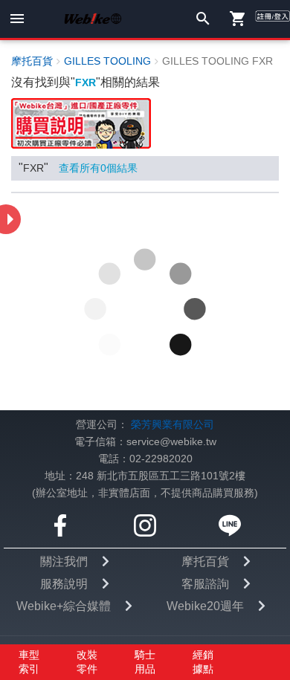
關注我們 (64, 359)
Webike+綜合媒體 (63, 404)
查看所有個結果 (98, 168)
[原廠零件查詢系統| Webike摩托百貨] (81, 123)
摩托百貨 (205, 359)
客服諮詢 (205, 381)
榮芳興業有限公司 (172, 222)
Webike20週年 (205, 404)
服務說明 (64, 381)
